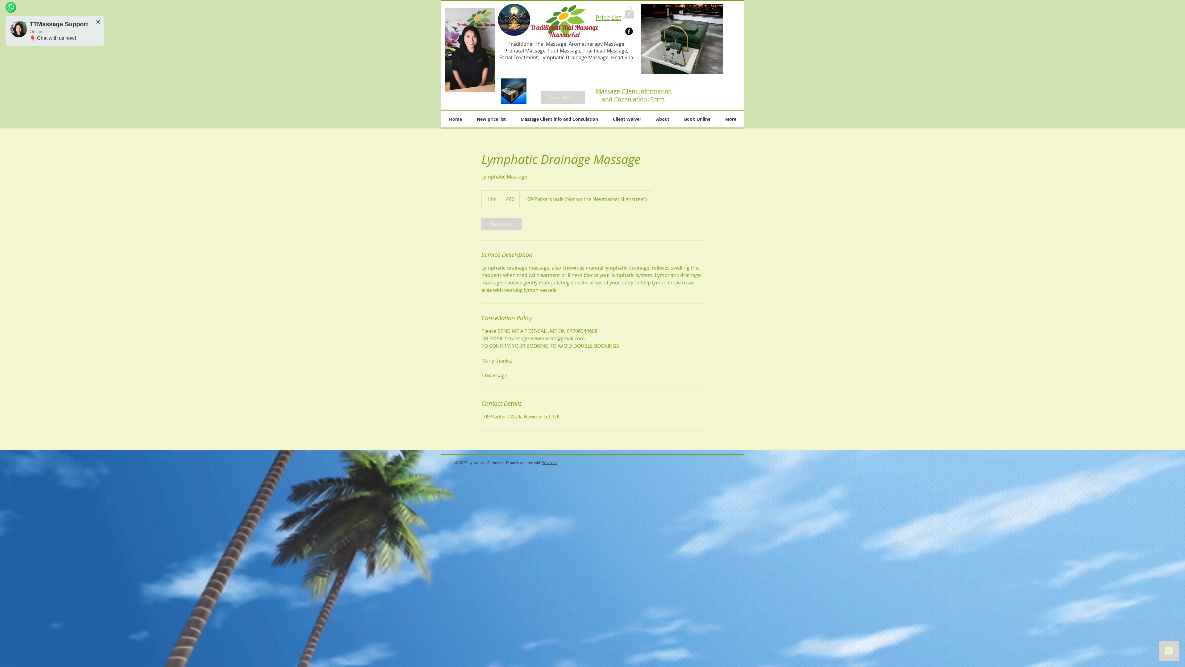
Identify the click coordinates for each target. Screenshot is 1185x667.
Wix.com (549, 462)
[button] (629, 12)
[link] (501, 224)
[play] (713, 64)
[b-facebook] (629, 31)
